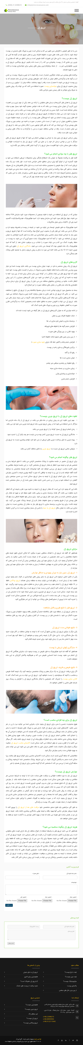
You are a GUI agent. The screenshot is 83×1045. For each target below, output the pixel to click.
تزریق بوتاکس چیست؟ (30, 1023)
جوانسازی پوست (50, 86)
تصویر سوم (73, 897)
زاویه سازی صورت (38, 342)
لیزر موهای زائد (33, 1014)
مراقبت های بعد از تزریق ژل (28, 807)
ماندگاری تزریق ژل (24, 246)
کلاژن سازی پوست (70, 679)
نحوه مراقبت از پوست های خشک (27, 986)
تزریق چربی (46, 448)
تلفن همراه (36, 873)
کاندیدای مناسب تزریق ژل (20, 743)
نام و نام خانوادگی (72, 873)
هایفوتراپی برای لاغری (31, 976)
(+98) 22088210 (48, 1017)
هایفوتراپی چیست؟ (32, 1004)
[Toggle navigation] (76, 10)
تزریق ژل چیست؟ (32, 1018)
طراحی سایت (37, 1039)
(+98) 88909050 (48, 1019)
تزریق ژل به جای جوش (30, 972)
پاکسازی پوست (72, 986)
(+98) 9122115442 (49, 1021)
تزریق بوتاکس (15, 580)
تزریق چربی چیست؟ (31, 1009)
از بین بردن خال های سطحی (68, 990)
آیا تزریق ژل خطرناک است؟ (29, 981)
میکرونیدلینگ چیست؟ (70, 981)
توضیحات (74, 882)
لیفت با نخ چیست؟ (71, 972)
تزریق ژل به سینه (49, 508)
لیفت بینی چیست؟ (71, 976)
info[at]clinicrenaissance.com (38, 5)
